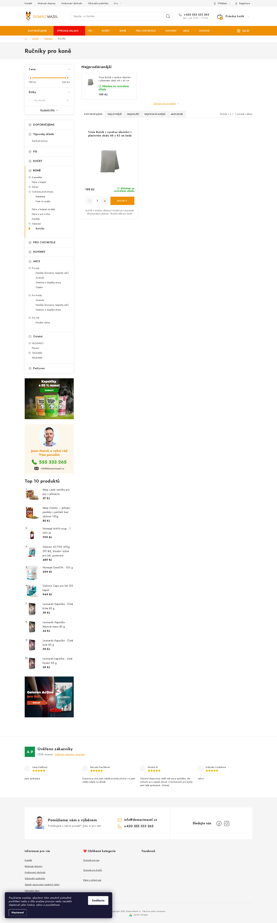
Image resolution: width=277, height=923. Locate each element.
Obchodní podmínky (98, 3)
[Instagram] (226, 823)
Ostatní (39, 287)
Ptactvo (35, 348)
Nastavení (18, 912)
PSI (35, 151)
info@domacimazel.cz (140, 819)
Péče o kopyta (39, 182)
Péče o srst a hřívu (41, 214)
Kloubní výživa (43, 322)
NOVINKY (39, 252)
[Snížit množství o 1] (89, 201)
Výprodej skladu (43, 134)
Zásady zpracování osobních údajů (42, 884)
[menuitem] (39, 31)
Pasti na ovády (43, 201)
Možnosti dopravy (46, 3)
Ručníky (40, 228)
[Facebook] (219, 823)
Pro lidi (35, 317)
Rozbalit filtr (47, 110)
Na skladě (51, 100)
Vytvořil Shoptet (141, 914)
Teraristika (37, 352)
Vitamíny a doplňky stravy (48, 282)
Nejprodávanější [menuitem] (154, 114)
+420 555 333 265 (196, 14)
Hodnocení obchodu (71, 3)
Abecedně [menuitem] (177, 114)
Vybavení (36, 223)
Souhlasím (98, 900)
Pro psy (35, 268)
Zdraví (35, 187)
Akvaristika (37, 357)
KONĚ (37, 170)
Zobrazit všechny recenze (70, 754)
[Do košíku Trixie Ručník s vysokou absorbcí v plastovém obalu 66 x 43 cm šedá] (122, 201)
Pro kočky (37, 295)
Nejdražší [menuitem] (133, 114)
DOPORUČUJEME (44, 125)
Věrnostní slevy (32, 890)
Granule (40, 277)
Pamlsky (36, 219)
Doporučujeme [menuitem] (93, 114)
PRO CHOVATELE (44, 242)
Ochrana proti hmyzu (42, 191)
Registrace (244, 3)
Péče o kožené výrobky (43, 209)
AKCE (36, 261)
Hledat (168, 16)
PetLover (39, 368)
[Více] (243, 31)
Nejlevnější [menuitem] (115, 114)
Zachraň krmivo (40, 141)
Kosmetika (37, 177)
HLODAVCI (37, 343)
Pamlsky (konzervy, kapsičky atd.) (52, 273)
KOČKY (37, 161)
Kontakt (28, 3)
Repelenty (40, 196)
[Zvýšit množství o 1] (105, 201)
